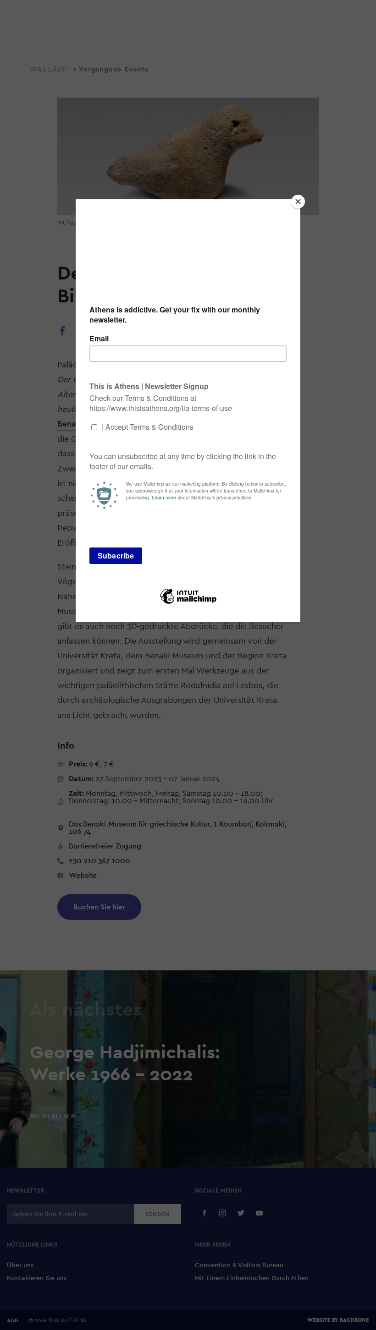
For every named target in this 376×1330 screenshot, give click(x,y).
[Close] (298, 201)
